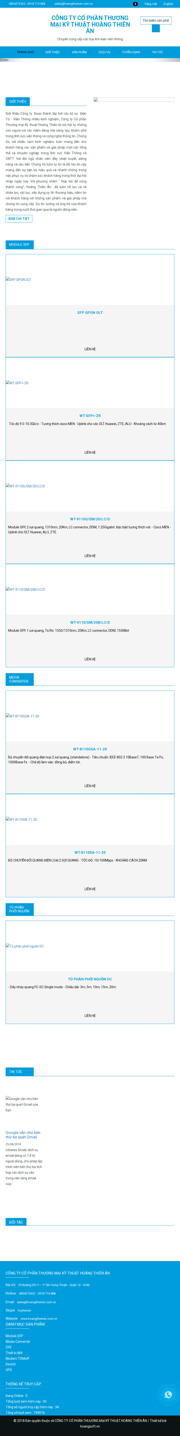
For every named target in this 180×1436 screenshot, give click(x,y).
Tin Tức (157, 52)
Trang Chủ (25, 52)
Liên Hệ (90, 64)
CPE (9, 1347)
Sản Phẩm (79, 52)
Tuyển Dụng (131, 52)
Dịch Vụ (104, 52)
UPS (9, 1370)
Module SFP (19, 245)
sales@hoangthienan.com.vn (73, 3)
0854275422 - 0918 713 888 (26, 3)
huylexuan (24, 1310)
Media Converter (18, 679)
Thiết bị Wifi (14, 1353)
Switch (11, 1364)
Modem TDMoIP (18, 1358)
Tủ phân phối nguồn (19, 909)
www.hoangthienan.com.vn (39, 1318)
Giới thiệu (52, 52)
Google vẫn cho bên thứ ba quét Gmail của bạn (23, 1137)
